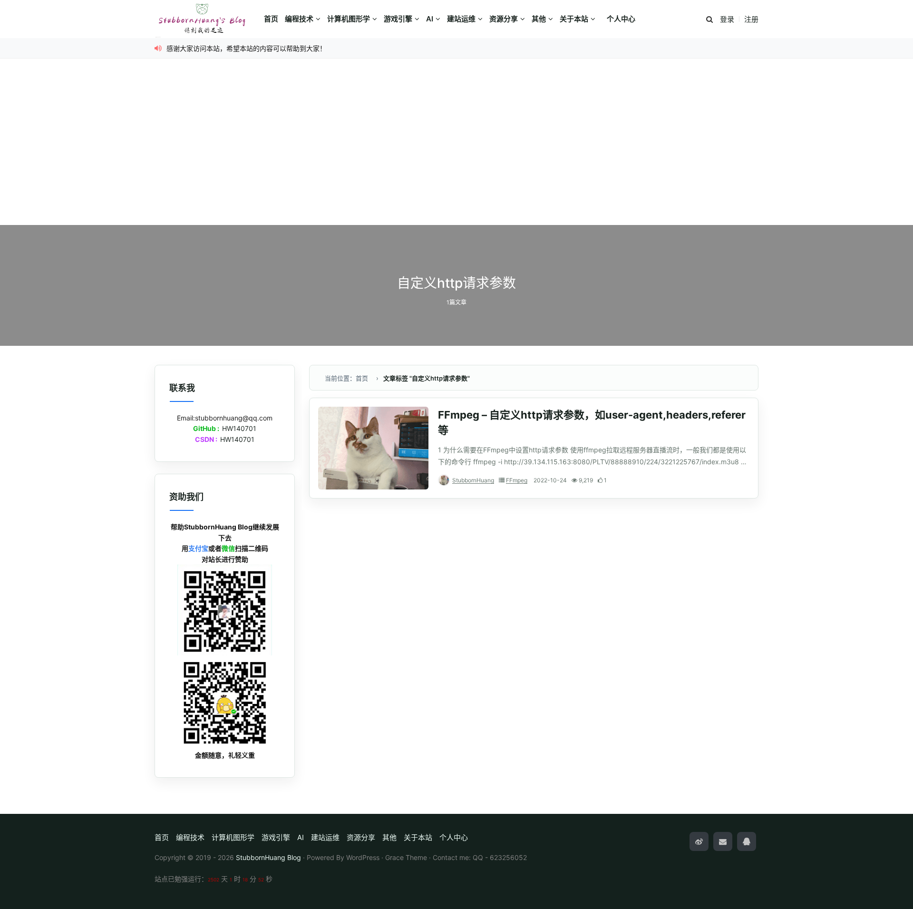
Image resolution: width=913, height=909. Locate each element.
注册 (751, 19)
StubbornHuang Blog (268, 857)
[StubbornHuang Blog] (207, 19)
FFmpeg (516, 480)
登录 (727, 19)
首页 (271, 18)
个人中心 (621, 18)
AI (429, 18)
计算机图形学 (348, 18)
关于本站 (574, 18)
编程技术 (299, 18)
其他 (539, 18)
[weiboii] (699, 841)
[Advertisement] (456, 153)
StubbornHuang (473, 480)
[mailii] (722, 841)
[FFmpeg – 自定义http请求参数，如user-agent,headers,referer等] (373, 448)
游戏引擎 (398, 18)
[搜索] (709, 20)
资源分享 (503, 18)
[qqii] (746, 841)
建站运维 (461, 18)
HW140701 (239, 428)
